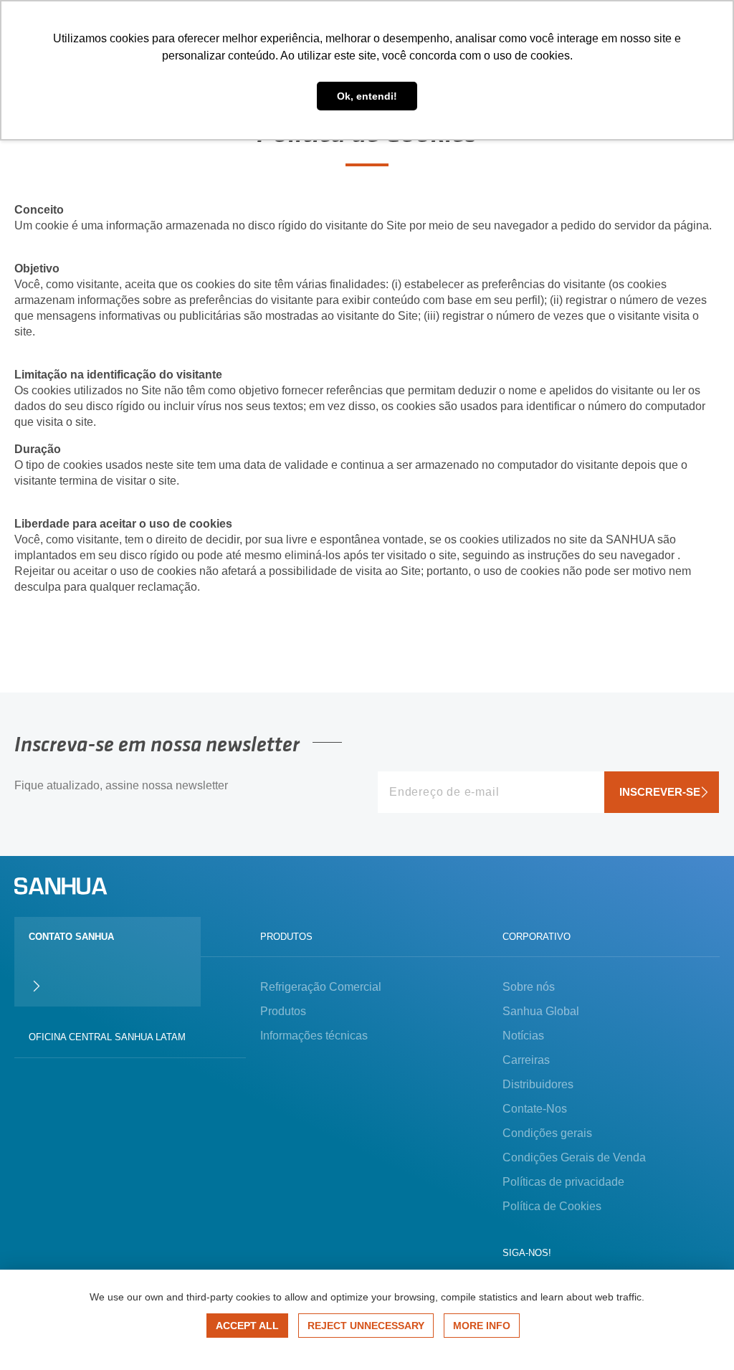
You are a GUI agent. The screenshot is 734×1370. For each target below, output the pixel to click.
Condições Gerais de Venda (574, 1157)
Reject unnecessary (366, 1325)
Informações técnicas (314, 1035)
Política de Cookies (551, 1206)
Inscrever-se (659, 792)
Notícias (523, 1035)
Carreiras (526, 1060)
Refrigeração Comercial (320, 987)
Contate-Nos (534, 1109)
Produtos (283, 1011)
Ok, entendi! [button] (367, 96)
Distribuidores (537, 1084)
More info (481, 1325)
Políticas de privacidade (563, 1182)
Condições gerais (547, 1133)
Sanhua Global (540, 1011)
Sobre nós (528, 987)
